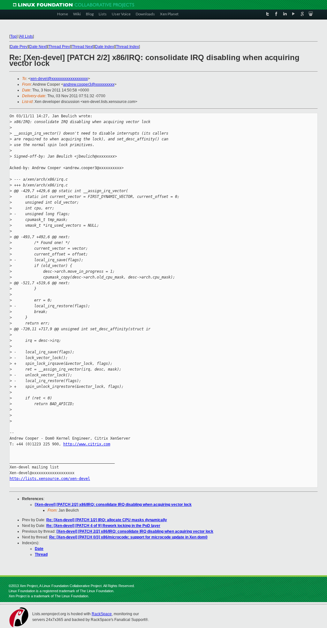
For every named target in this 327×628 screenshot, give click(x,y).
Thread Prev (59, 46)
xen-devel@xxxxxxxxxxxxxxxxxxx (59, 78)
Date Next (38, 46)
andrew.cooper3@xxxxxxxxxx (88, 84)
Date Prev (18, 46)
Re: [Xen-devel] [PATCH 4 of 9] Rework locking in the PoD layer (103, 525)
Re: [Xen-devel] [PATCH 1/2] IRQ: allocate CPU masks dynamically (106, 520)
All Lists (26, 36)
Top (13, 36)
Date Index (104, 46)
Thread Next (82, 46)
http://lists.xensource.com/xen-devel (50, 478)
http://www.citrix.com (86, 444)
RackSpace (102, 614)
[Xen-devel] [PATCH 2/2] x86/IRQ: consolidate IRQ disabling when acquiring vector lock (113, 504)
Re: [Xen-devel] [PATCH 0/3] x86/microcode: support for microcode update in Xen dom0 (128, 537)
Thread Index (127, 46)
